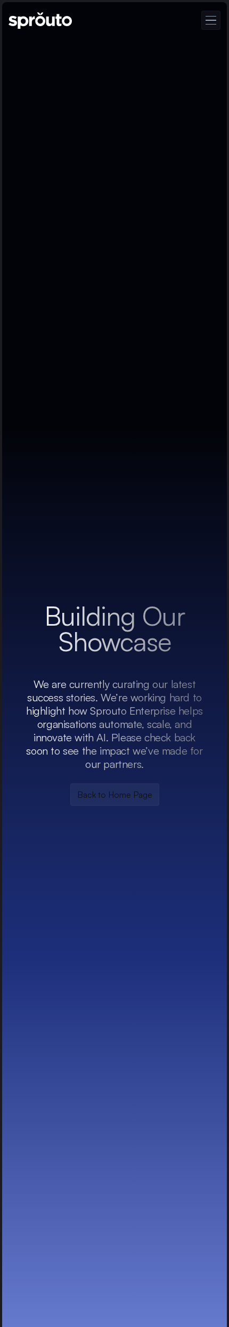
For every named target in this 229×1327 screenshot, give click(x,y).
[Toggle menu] (210, 20)
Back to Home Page (114, 794)
